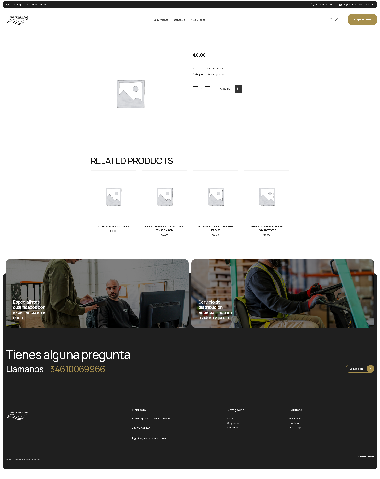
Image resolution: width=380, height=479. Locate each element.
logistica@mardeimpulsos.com (359, 4)
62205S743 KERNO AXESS (113, 226)
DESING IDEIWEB (366, 456)
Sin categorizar (215, 74)
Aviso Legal (295, 427)
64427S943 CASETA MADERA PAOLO (216, 228)
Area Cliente (198, 20)
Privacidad (295, 418)
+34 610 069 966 (324, 4)
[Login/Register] (336, 19)
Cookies (294, 423)
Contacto (179, 20)
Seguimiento (160, 20)
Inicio (230, 418)
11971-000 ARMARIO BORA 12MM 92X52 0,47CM (164, 228)
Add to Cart (225, 89)
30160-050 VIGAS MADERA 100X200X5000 (267, 228)
